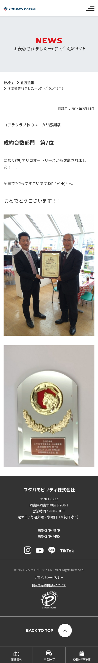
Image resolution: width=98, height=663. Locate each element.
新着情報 (27, 82)
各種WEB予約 (82, 659)
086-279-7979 (49, 530)
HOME (9, 82)
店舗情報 (16, 659)
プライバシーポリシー (49, 577)
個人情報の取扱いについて (49, 585)
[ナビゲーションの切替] (90, 6)
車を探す (49, 659)
